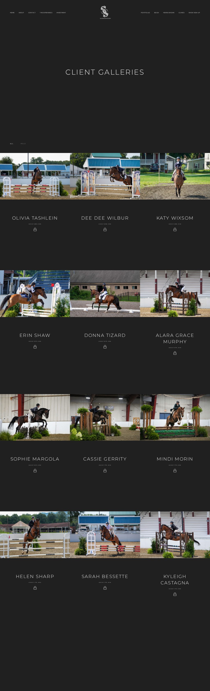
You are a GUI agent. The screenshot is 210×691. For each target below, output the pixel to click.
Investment (61, 13)
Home (12, 13)
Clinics (182, 13)
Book (156, 13)
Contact (32, 13)
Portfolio (145, 13)
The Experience (46, 13)
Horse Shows (169, 13)
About (21, 13)
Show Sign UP (194, 13)
